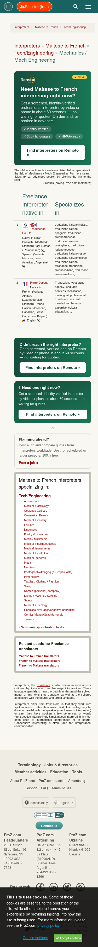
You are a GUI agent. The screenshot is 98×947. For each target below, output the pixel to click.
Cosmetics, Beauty (36, 515)
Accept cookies (70, 938)
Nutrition (29, 567)
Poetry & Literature (36, 534)
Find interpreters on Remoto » (53, 152)
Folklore (29, 524)
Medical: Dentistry (35, 520)
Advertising (76, 780)
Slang (27, 586)
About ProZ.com (22, 780)
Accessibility (39, 802)
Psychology (31, 576)
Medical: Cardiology (36, 505)
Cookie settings (35, 937)
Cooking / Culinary (35, 510)
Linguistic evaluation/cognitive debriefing (49, 609)
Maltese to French (65, 45)
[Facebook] (40, 886)
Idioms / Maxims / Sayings (40, 595)
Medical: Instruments (37, 548)
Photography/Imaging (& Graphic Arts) (48, 572)
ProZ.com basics (52, 780)
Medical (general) (35, 557)
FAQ (44, 787)
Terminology (29, 764)
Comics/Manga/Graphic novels (43, 614)
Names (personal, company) (42, 590)
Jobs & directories (61, 764)
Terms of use (61, 787)
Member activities (31, 771)
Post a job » (28, 463)
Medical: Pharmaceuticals (40, 543)
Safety (28, 600)
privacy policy (48, 925)
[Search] (76, 6)
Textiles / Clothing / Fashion (41, 581)
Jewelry (29, 619)
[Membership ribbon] (32, 224)
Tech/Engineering (34, 52)
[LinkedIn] (54, 886)
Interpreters (27, 45)
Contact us (49, 825)
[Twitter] (67, 886)
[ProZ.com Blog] (80, 886)
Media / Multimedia (35, 539)
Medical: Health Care (37, 553)
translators (43, 685)
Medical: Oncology (36, 605)
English (64, 802)
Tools (77, 771)
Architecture (31, 501)
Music (28, 562)
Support (31, 787)
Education (59, 771)
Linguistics (30, 529)
